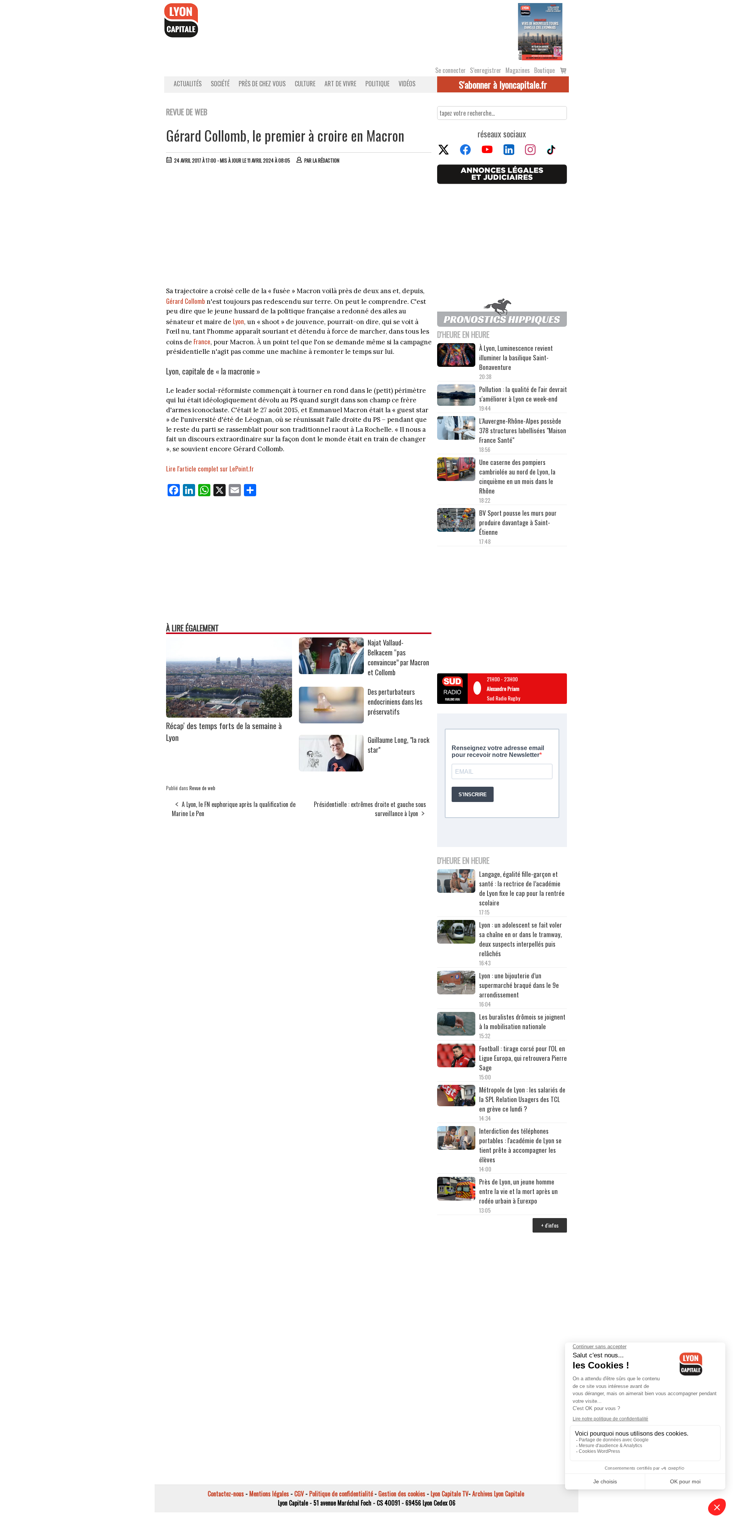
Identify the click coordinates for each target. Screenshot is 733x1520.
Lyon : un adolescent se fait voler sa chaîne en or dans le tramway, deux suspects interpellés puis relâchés (520, 939)
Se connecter (450, 70)
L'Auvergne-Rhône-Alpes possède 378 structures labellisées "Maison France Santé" (522, 430)
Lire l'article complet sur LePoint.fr (210, 468)
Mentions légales (269, 1493)
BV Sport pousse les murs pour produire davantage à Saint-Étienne (518, 522)
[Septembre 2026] (540, 30)
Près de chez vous (262, 83)
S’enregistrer (485, 70)
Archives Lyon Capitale (498, 1493)
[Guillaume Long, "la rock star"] (331, 768)
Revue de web (202, 788)
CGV (299, 1493)
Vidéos (407, 83)
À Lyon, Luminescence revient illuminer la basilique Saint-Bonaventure (516, 357)
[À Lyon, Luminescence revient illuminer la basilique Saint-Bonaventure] (456, 356)
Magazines (517, 70)
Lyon (238, 321)
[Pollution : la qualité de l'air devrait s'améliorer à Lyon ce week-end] (456, 396)
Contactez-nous (226, 1493)
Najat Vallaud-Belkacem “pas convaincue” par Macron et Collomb (398, 657)
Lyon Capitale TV (449, 1493)
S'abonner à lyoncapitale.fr (503, 84)
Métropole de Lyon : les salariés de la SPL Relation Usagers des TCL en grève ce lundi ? (522, 1099)
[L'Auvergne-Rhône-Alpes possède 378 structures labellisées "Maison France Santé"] (456, 429)
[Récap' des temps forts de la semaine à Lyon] (229, 715)
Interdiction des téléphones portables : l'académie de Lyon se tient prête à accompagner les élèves (520, 1145)
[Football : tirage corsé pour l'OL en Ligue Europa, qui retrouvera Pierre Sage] (456, 1057)
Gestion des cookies (401, 1493)
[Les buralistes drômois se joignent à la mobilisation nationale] (456, 1025)
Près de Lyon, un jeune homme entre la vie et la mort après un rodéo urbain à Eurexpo (518, 1191)
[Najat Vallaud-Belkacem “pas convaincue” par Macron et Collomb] (331, 671)
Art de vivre (340, 83)
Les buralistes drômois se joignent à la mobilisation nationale (522, 1021)
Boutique (544, 70)
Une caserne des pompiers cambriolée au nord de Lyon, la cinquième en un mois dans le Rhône (517, 476)
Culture (305, 83)
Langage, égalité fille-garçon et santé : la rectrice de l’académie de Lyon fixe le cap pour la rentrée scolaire (522, 888)
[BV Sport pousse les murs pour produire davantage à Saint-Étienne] (456, 521)
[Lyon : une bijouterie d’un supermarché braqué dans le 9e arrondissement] (456, 984)
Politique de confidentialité (341, 1493)
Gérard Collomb (185, 301)
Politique (377, 83)
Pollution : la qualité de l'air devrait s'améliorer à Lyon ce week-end (523, 393)
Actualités (188, 83)
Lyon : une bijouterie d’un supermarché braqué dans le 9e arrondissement (519, 985)
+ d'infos (550, 1225)
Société (220, 83)
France (202, 341)
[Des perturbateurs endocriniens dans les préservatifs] (331, 720)
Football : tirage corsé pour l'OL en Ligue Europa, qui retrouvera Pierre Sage (523, 1058)
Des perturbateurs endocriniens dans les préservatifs (395, 701)
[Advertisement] (299, 227)
